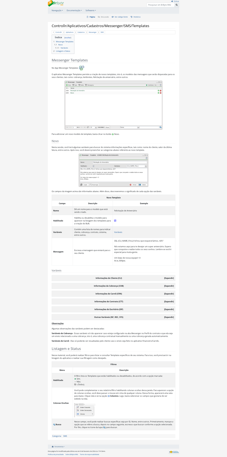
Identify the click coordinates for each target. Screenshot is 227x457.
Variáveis (118, 232)
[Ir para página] (176, 5)
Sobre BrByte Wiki (71, 454)
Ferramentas (59, 447)
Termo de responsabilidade (89, 454)
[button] (169, 278)
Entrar (176, 1)
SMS (102, 32)
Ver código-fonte (121, 17)
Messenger (92, 32)
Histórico (136, 17)
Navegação (56, 10)
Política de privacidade (56, 454)
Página (92, 17)
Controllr (58, 32)
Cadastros (81, 32)
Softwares (90, 10)
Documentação (73, 10)
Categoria (56, 436)
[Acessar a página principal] (56, 3)
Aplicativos (69, 32)
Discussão (105, 17)
